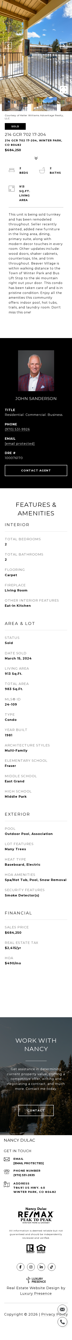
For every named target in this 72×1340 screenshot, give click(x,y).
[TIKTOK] (51, 1267)
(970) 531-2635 (24, 1175)
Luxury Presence (36, 1293)
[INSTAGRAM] (31, 1267)
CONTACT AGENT (36, 470)
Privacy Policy (54, 1314)
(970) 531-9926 (17, 429)
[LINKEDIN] (41, 1267)
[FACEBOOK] (20, 1267)
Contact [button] (36, 1110)
